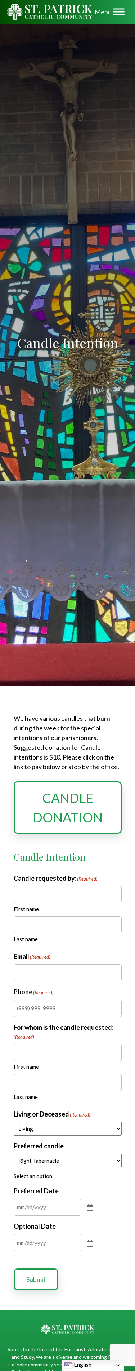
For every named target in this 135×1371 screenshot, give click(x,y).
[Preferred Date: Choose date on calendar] (89, 1207)
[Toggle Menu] (119, 11)
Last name (26, 939)
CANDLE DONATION (68, 807)
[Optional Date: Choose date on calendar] (89, 1242)
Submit (36, 1279)
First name (26, 909)
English (82, 1364)
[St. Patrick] (50, 12)
